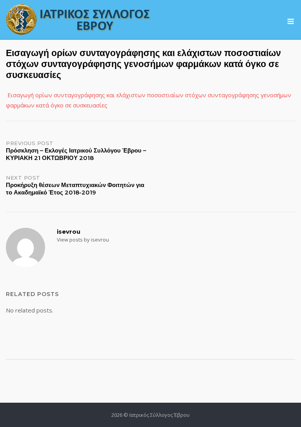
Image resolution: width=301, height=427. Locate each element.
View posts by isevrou (83, 239)
